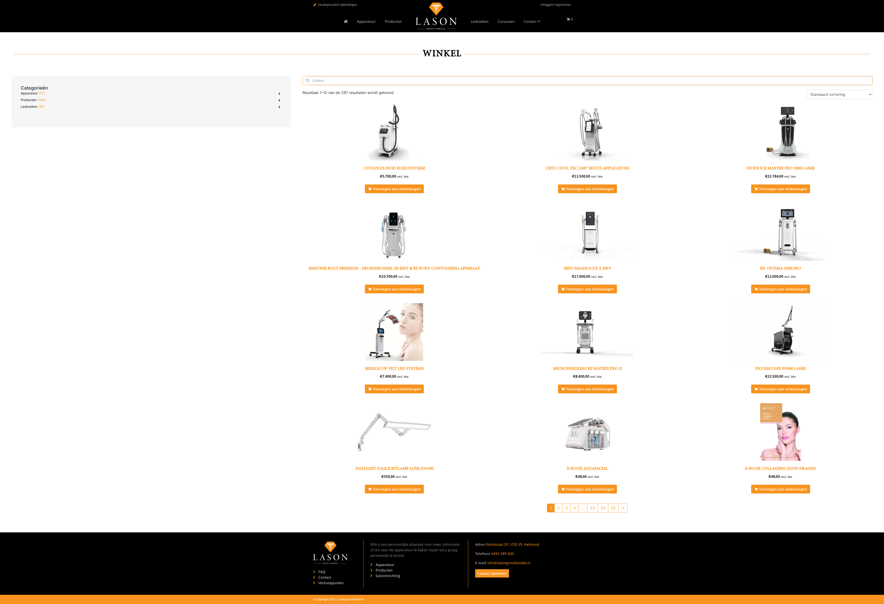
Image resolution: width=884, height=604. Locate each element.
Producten (393, 21)
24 (603, 508)
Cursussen (506, 21)
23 (592, 508)
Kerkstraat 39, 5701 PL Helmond (512, 544)
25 (613, 508)
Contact (530, 21)
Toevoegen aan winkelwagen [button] (397, 189)
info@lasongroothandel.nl (508, 563)
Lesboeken (480, 21)
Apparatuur (366, 21)
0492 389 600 (502, 553)
